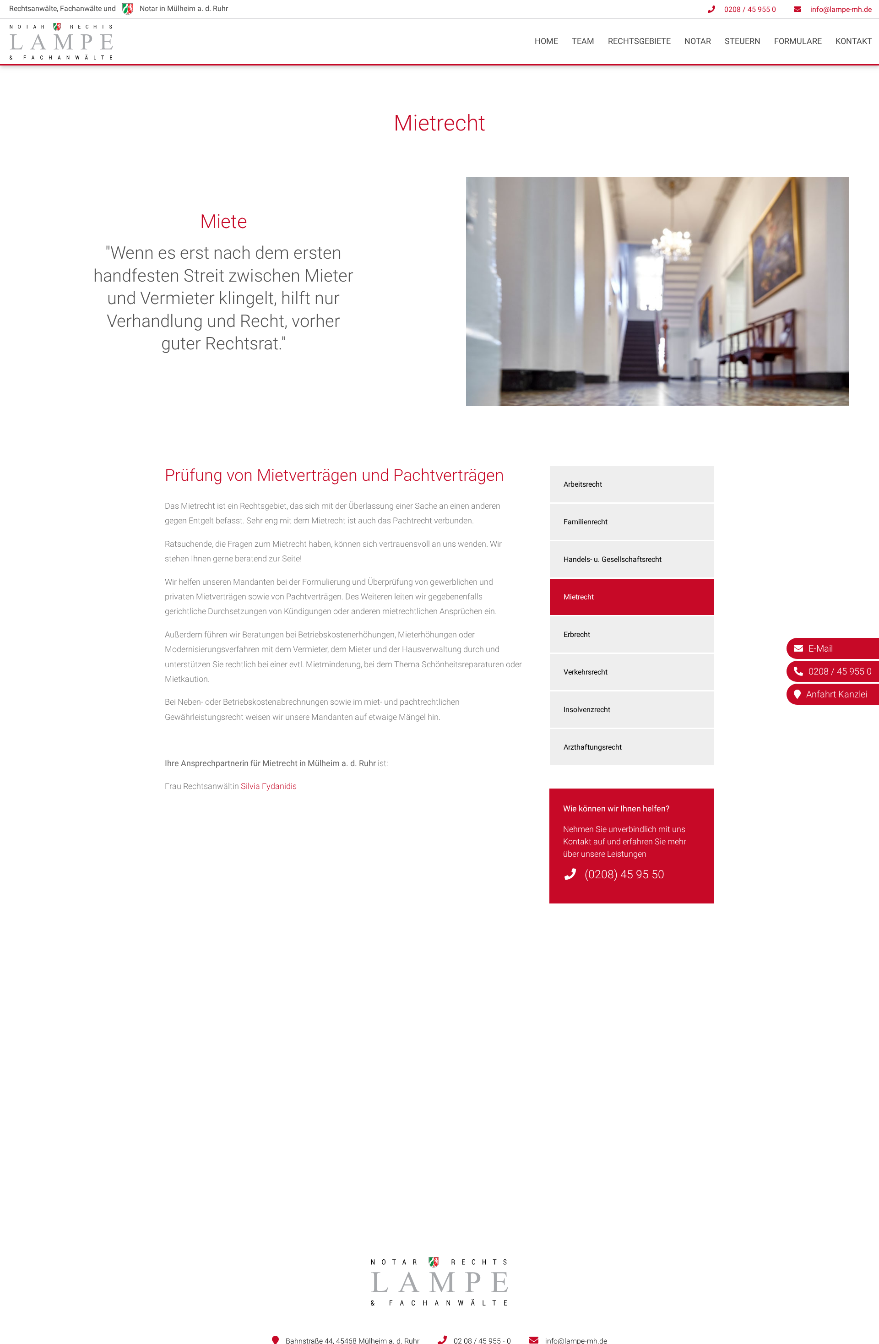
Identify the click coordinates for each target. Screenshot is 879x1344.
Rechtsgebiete (639, 41)
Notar (697, 41)
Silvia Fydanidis (269, 786)
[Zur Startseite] (61, 56)
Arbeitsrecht (583, 484)
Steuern (742, 41)
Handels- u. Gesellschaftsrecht (613, 559)
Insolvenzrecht (587, 709)
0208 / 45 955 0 (750, 9)
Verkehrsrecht (586, 672)
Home (546, 41)
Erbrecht (577, 634)
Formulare (798, 41)
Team (583, 41)
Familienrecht (586, 521)
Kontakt (854, 41)
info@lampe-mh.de (841, 9)
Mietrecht (579, 597)
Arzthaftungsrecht (593, 747)
